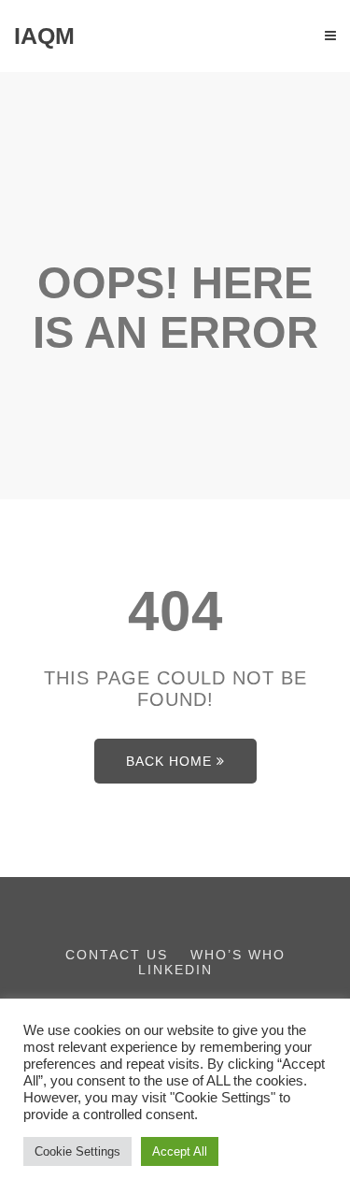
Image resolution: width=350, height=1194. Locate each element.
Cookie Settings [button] (77, 1151)
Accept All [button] (179, 1151)
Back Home (169, 761)
